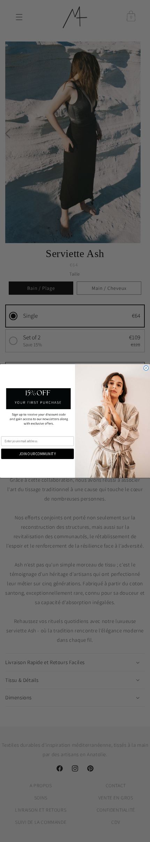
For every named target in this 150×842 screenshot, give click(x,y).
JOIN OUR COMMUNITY (37, 453)
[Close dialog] (146, 368)
